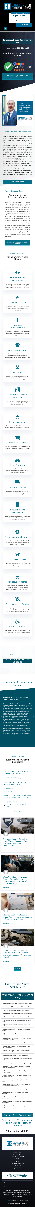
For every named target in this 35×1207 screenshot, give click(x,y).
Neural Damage (17, 626)
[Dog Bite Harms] (17, 554)
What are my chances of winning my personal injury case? (16, 1034)
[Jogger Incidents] (17, 577)
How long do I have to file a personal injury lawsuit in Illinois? (16, 1020)
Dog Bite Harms (17, 559)
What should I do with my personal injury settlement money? (16, 1106)
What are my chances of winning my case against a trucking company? (15, 1097)
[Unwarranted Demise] (17, 599)
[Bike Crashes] (17, 460)
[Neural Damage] (17, 621)
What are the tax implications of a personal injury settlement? (15, 1093)
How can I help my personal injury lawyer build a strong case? (17, 1080)
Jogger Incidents (17, 581)
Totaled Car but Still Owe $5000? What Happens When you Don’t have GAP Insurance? (15, 842)
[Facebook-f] (21, 24)
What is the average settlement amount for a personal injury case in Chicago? (16, 1038)
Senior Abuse (17, 372)
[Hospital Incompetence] (17, 320)
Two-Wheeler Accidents (17, 279)
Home (8, 1200)
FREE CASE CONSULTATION (17, 1174)
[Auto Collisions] (17, 437)
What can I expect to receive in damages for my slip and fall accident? (17, 1102)
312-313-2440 (18, 1131)
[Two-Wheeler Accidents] (17, 272)
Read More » (6, 849)
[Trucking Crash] (17, 482)
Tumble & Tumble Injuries (17, 396)
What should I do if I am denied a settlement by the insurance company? (16, 1051)
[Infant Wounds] (17, 417)
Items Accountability (17, 350)
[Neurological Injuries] (17, 532)
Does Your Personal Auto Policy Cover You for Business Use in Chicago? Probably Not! (15, 880)
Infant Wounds (17, 422)
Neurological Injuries (17, 537)
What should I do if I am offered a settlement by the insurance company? (16, 1046)
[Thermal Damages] (17, 297)
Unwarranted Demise (17, 604)
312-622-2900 (20, 18)
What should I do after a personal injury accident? (16, 1017)
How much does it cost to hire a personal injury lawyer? (17, 1010)
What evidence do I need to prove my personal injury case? (16, 1025)
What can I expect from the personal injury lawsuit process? (16, 1029)
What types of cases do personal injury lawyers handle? (17, 1013)
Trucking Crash (17, 487)
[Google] (25, 24)
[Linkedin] (23, 24)
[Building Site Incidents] (17, 504)
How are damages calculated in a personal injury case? (17, 1089)
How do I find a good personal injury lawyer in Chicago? (17, 1063)
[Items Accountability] (17, 345)
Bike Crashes (17, 465)
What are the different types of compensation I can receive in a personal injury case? (16, 1085)
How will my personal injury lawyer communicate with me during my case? (17, 1076)
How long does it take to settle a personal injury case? (17, 1042)
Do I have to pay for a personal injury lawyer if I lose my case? (17, 1059)
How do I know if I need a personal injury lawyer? (16, 1007)
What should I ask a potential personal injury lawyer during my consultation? (16, 1067)
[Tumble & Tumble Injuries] (17, 389)
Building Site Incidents (17, 511)
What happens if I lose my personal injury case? (15, 1055)
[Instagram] (27, 24)
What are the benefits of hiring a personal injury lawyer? (18, 1003)
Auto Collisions (17, 442)
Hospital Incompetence (17, 326)
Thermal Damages (17, 302)
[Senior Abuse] (17, 367)
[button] (5, 28)
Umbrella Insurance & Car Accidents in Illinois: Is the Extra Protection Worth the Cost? (17, 953)
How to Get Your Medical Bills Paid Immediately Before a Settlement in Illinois (17, 917)
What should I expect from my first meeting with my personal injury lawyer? (16, 1071)
